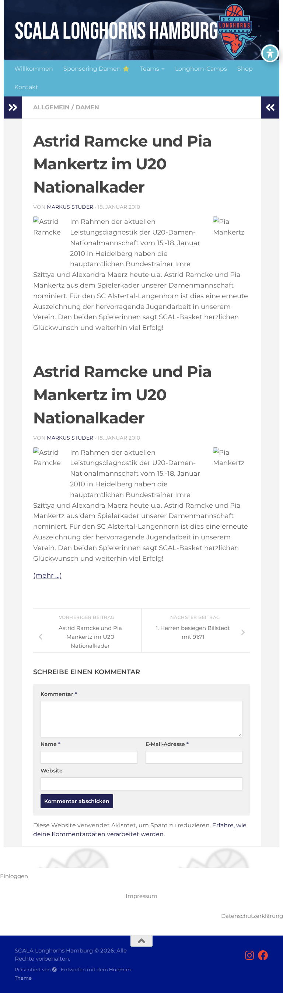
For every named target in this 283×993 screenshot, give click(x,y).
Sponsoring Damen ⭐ (96, 68)
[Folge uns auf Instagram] (250, 955)
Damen (87, 107)
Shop (245, 68)
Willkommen (33, 68)
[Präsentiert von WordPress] (54, 969)
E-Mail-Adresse (167, 744)
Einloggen (14, 876)
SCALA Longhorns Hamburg (116, 31)
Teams (149, 68)
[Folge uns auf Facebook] (263, 955)
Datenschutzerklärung (252, 915)
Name (50, 744)
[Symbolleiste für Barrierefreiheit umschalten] (270, 53)
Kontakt (26, 87)
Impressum (141, 895)
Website (52, 770)
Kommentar (59, 694)
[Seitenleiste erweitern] (13, 107)
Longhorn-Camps (201, 68)
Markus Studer (70, 207)
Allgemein (51, 107)
